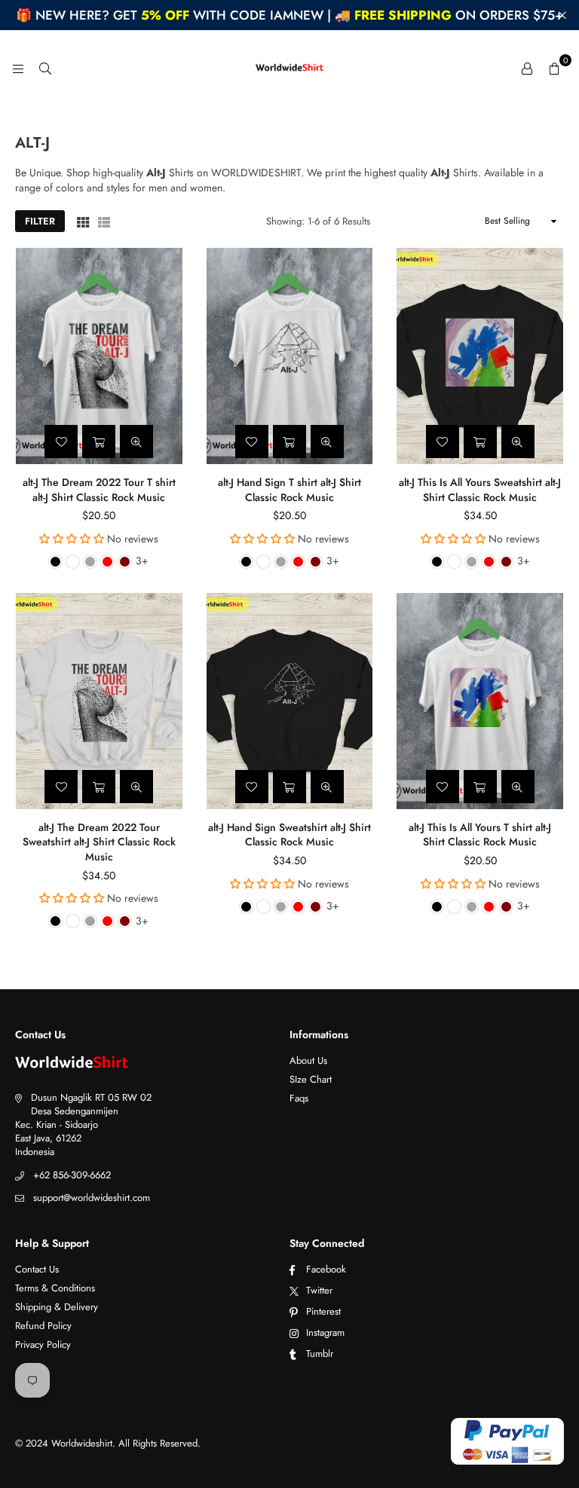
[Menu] (18, 67)
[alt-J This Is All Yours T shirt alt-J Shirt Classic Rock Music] (480, 701)
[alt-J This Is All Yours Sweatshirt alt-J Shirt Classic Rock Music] (480, 356)
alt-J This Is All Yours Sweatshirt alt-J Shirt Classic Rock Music (480, 490)
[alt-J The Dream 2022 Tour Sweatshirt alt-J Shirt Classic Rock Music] (99, 701)
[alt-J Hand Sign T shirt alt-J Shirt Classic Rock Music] (290, 356)
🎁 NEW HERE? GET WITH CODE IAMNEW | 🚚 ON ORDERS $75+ (289, 15)
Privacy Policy (43, 1344)
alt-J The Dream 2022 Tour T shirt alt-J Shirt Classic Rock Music (99, 490)
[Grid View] (82, 221)
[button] (554, 67)
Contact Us (37, 1269)
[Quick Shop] (98, 441)
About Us (308, 1060)
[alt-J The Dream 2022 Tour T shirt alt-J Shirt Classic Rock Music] (99, 356)
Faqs (299, 1098)
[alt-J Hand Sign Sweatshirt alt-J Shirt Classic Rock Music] (290, 701)
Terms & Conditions (55, 1288)
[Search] (45, 67)
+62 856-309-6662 (72, 1175)
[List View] (104, 221)
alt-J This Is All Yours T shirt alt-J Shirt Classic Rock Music (480, 835)
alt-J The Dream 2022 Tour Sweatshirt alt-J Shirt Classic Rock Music (99, 842)
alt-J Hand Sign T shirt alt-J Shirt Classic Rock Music (289, 490)
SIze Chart (311, 1079)
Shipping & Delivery (56, 1307)
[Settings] (527, 67)
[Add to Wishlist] (61, 441)
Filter (40, 221)
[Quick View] (136, 441)
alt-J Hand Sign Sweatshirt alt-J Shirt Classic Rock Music (289, 835)
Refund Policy (43, 1325)
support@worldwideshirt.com (91, 1197)
